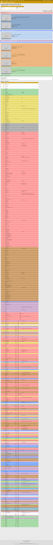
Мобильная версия (26, 541)
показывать (51, 11)
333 (1, 474)
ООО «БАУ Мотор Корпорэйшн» (11, 9)
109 (1, 286)
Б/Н (3, 86)
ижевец (14, 18)
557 (1, 445)
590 (1, 229)
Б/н (3, 90)
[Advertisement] (26, 534)
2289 (1, 319)
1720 (1, 322)
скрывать (48, 10)
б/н (3, 83)
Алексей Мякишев (15, 48)
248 (1, 231)
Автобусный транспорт (8, 2)
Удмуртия (4, 7)
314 (1, 250)
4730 (1, 372)
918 (1, 152)
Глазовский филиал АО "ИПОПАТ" (11, 7)
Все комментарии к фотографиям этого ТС (6, 11)
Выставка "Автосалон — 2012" (21, 53)
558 (1, 446)
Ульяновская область (5, 9)
